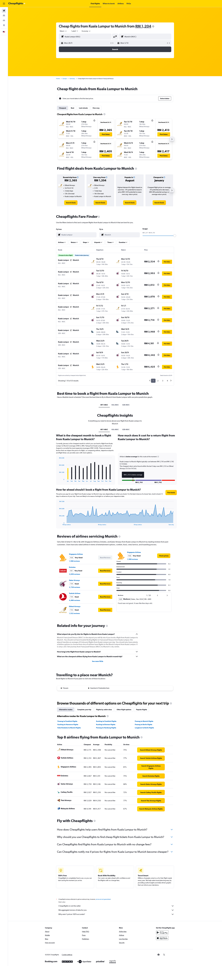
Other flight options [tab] (124, 709)
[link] (70, 202)
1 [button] (153, 381)
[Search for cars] (4, 20)
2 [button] (157, 381)
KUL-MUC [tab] (115, 405)
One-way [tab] (96, 108)
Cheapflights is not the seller (69, 906)
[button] (3, 3)
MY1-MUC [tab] (104, 405)
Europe (65, 78)
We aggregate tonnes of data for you (72, 910)
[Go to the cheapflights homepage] (16, 3)
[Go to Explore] (4, 25)
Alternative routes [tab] (65, 709)
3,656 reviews (74, 574)
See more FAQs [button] (97, 661)
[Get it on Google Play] (162, 932)
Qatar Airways (74, 580)
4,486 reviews (74, 600)
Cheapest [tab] (62, 108)
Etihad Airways (74, 606)
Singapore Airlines (76, 554)
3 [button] (162, 381)
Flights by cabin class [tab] (104, 709)
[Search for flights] (4, 10)
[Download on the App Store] (162, 938)
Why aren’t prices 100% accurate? (71, 914)
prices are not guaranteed (103, 899)
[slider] (174, 235)
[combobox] (63, 31)
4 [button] (167, 381)
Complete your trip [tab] (84, 709)
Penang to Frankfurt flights (67, 721)
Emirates (72, 567)
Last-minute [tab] (83, 108)
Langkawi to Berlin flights (144, 728)
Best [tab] (72, 108)
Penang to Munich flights (144, 721)
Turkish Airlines (74, 593)
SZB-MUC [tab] (126, 405)
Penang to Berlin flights (143, 724)
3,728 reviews (74, 587)
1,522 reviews (74, 613)
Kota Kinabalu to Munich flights (69, 728)
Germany (72, 78)
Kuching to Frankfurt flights (106, 721)
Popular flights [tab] (141, 709)
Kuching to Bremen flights (105, 724)
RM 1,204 (143, 26)
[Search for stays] (4, 15)
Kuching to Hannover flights (67, 724)
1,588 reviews (74, 561)
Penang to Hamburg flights (106, 728)
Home (58, 78)
